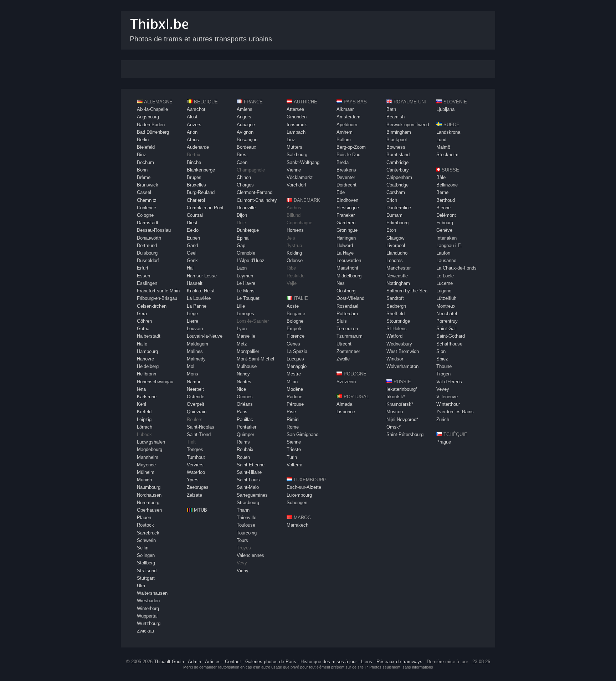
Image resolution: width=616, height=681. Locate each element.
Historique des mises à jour (329, 661)
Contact (233, 661)
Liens (366, 661)
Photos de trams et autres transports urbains (201, 39)
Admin (194, 661)
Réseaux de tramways (399, 661)
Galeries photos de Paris (270, 661)
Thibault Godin (169, 661)
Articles (213, 661)
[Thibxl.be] (159, 33)
